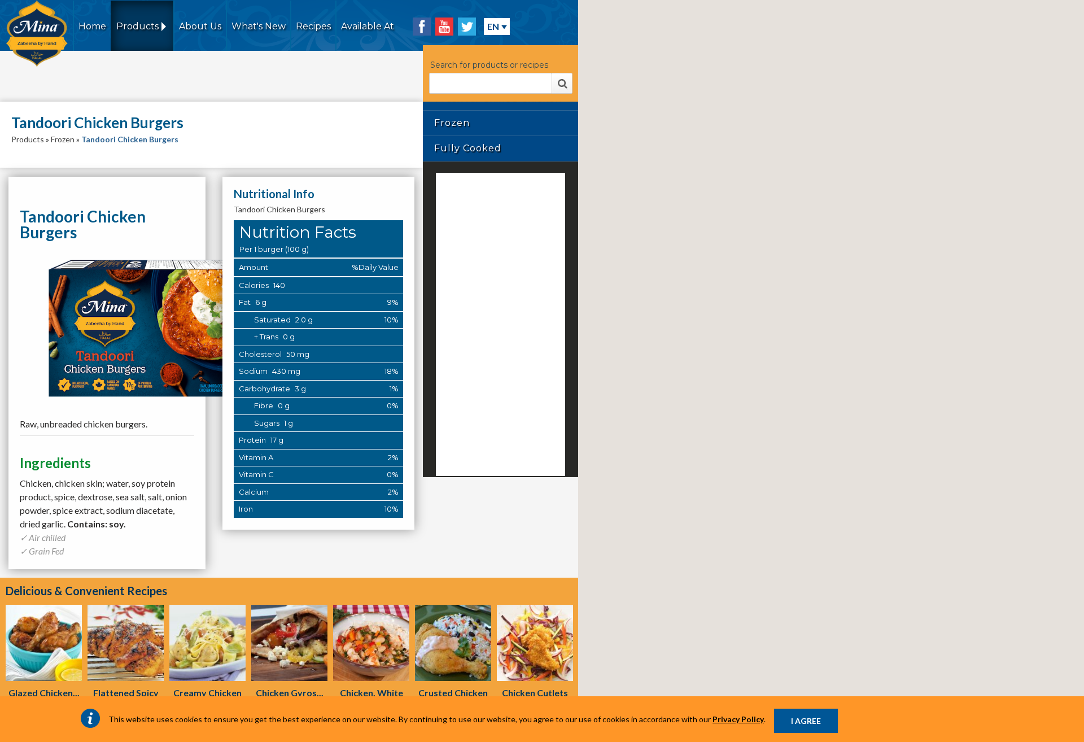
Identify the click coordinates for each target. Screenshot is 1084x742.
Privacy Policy (738, 719)
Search (562, 83)
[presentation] (44, 643)
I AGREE (806, 721)
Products (27, 139)
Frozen (63, 139)
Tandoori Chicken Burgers (129, 139)
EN (493, 26)
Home (92, 26)
